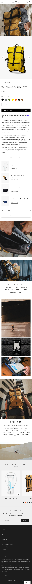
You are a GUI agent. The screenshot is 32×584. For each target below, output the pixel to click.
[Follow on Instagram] (6, 576)
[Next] (29, 57)
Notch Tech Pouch (17, 187)
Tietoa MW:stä (4, 537)
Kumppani (3, 549)
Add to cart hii (14, 168)
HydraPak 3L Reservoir (18, 163)
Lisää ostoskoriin (14, 179)
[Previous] (2, 57)
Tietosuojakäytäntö (5, 547)
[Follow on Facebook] (2, 576)
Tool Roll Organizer (17, 175)
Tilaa (25, 520)
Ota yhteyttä (4, 532)
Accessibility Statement (7, 552)
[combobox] (27, 582)
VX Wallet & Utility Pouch (19, 198)
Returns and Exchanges (7, 544)
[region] (16, 57)
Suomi (26, 582)
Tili (2, 534)
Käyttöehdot (4, 539)
